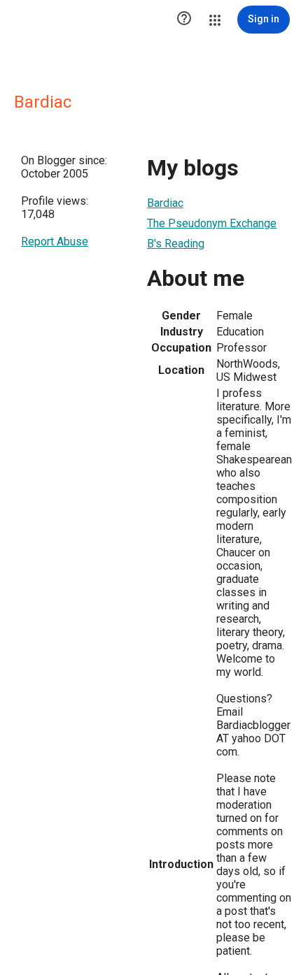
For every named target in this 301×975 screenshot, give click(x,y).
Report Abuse (54, 241)
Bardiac (165, 203)
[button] (184, 19)
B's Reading (175, 243)
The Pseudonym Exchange (211, 223)
